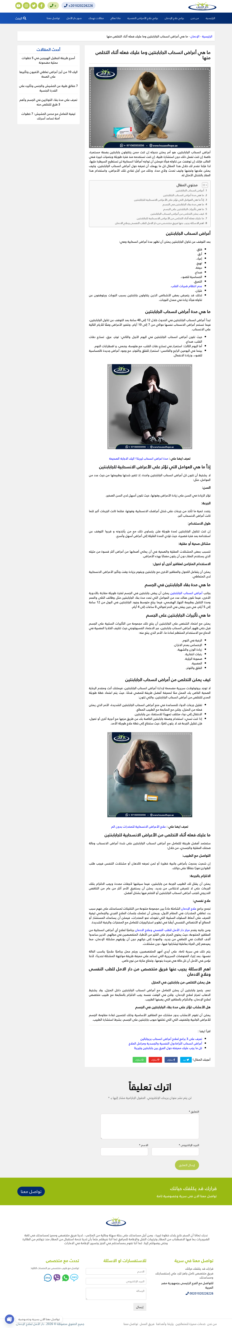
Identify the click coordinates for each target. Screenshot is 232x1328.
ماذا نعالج (116, 18)
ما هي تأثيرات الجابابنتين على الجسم (183, 209)
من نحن (195, 18)
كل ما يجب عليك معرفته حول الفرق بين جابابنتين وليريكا (168, 1048)
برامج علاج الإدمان (174, 18)
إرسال (140, 1307)
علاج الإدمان (188, 908)
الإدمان (195, 36)
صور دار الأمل (74, 18)
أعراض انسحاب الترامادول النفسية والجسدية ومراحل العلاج (165, 1043)
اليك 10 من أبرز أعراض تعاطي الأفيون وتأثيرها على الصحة (48, 74)
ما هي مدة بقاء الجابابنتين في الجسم (183, 204)
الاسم (143, 1145)
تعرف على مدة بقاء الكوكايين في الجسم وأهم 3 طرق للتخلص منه (48, 102)
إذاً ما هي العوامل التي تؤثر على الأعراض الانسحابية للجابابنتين (169, 199)
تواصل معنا (53, 18)
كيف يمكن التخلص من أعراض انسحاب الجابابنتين (177, 213)
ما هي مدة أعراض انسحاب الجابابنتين (183, 195)
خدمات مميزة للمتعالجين (191, 1324)
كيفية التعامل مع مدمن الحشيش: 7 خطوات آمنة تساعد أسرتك (48, 116)
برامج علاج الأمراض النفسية (142, 18)
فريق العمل (147, 1324)
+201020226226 (80, 5)
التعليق (194, 1111)
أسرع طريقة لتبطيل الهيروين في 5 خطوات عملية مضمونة (48, 60)
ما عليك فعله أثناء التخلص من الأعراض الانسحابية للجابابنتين (170, 218)
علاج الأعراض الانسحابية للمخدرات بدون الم (138, 826)
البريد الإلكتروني (189, 1145)
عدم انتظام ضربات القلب (186, 286)
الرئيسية (210, 18)
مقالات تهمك (96, 18)
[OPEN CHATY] (9, 1319)
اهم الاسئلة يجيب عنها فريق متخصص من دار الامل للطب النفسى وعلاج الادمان (159, 223)
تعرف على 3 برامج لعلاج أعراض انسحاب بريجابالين (171, 1039)
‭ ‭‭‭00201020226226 (201, 1293)
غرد (185, 1059)
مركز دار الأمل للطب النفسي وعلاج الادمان (162, 930)
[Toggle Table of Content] (203, 185)
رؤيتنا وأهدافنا (165, 1324)
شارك (170, 1059)
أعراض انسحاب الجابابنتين (190, 190)
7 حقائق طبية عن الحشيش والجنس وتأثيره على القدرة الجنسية (48, 88)
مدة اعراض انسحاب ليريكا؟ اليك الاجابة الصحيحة (138, 458)
